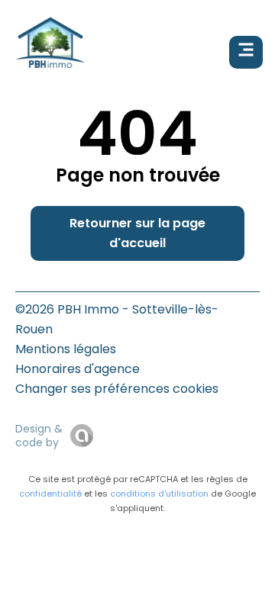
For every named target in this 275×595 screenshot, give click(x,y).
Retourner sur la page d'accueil (137, 233)
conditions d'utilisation (159, 493)
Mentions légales (65, 349)
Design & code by (39, 435)
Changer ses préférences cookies (116, 388)
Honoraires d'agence (77, 369)
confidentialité (50, 493)
